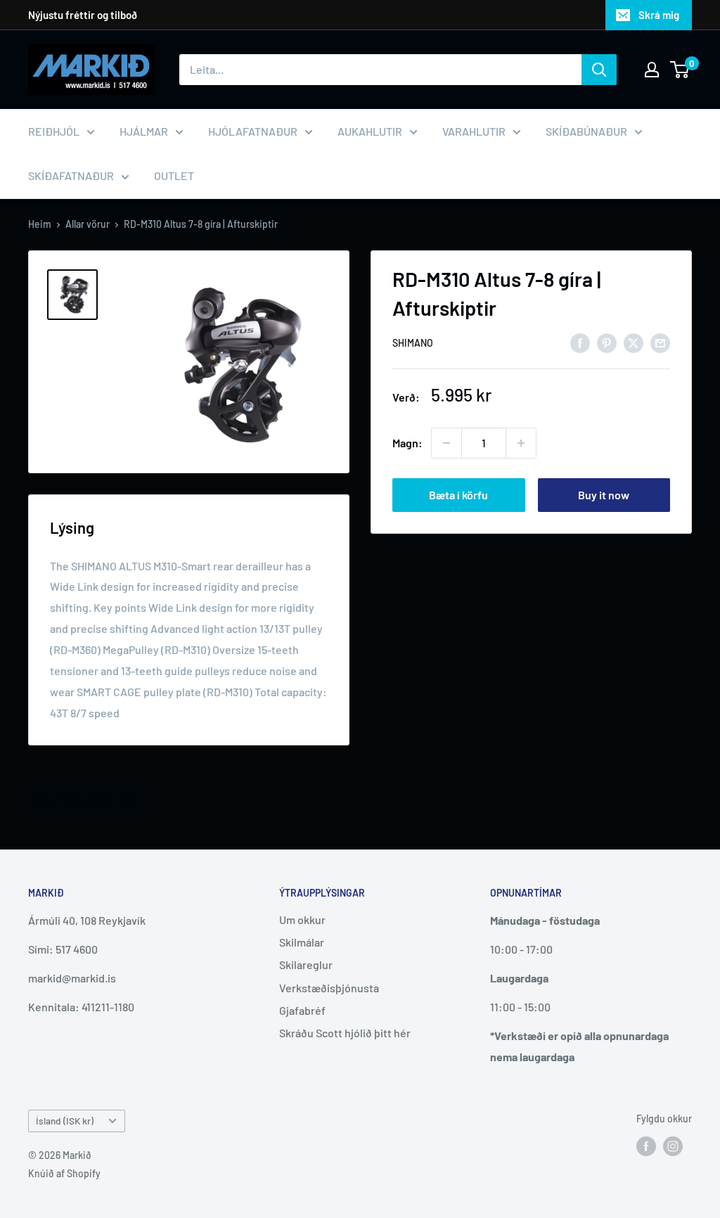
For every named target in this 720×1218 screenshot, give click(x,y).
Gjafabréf (302, 1010)
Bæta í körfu (458, 494)
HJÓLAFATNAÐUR (252, 131)
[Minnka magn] (446, 443)
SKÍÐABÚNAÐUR (586, 131)
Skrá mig (658, 14)
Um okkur (302, 919)
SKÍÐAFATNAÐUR (71, 175)
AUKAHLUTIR (370, 131)
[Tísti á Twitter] (633, 342)
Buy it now (603, 494)
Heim (39, 224)
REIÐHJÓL (53, 131)
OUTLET (174, 175)
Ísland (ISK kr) (65, 1121)
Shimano (412, 343)
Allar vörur (87, 224)
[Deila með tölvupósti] (660, 342)
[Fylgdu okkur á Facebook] (646, 1145)
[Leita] (599, 69)
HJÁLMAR (144, 131)
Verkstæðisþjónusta (329, 987)
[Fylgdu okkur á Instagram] (673, 1145)
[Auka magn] (521, 443)
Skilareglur (306, 964)
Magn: (407, 442)
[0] (680, 69)
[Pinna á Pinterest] (607, 342)
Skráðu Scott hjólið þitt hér (345, 1032)
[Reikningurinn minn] (652, 69)
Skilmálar (301, 942)
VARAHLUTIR (474, 131)
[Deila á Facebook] (580, 342)
